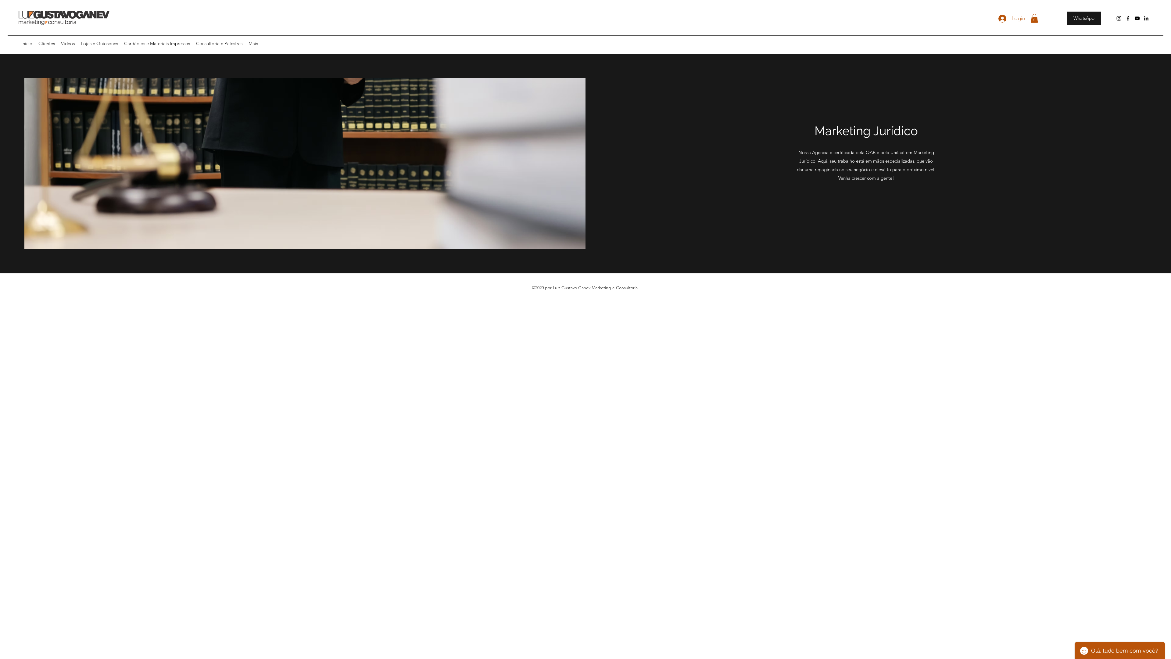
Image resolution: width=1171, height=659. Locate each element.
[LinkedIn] (1146, 18)
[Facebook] (1128, 18)
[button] (1034, 18)
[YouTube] (1137, 18)
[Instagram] (1119, 18)
